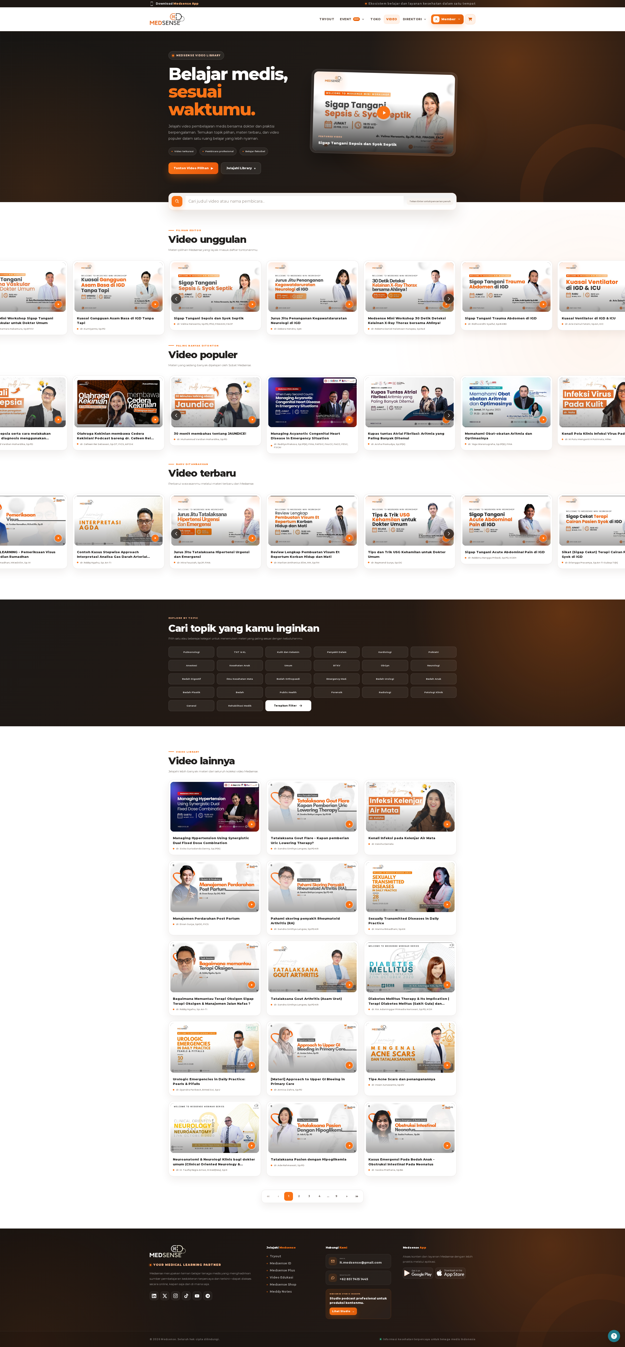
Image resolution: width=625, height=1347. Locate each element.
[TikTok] (186, 1295)
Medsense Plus (282, 1270)
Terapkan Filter (285, 705)
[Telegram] (207, 1295)
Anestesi (191, 665)
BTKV (336, 665)
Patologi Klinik (433, 692)
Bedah (240, 692)
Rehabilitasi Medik (239, 705)
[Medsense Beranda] (167, 19)
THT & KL (240, 652)
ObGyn (385, 665)
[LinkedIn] (154, 1295)
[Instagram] (175, 1295)
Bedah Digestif (191, 679)
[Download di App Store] (450, 1273)
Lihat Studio (343, 1311)
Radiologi (385, 692)
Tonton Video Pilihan (193, 168)
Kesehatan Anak (239, 665)
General (191, 705)
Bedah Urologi (385, 679)
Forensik (336, 692)
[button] (176, 299)
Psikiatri (433, 652)
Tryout (326, 19)
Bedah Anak (433, 679)
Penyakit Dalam (336, 652)
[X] (164, 1295)
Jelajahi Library (241, 168)
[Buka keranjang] (470, 19)
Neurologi (433, 665)
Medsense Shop (283, 1284)
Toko (375, 19)
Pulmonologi (191, 652)
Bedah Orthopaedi (288, 679)
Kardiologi (385, 652)
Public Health (288, 692)
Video (391, 19)
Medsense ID (280, 1263)
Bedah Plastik (191, 692)
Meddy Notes (281, 1291)
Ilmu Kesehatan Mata (240, 679)
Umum (288, 665)
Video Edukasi (281, 1277)
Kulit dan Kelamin (288, 652)
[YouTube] (197, 1295)
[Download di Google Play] (418, 1273)
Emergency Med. (336, 679)
